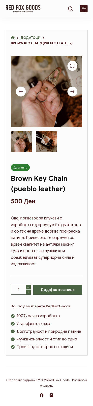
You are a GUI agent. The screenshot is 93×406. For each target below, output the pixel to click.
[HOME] (13, 38)
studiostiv (46, 386)
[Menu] (84, 8)
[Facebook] (41, 395)
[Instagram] (51, 395)
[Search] (70, 8)
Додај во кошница (58, 289)
